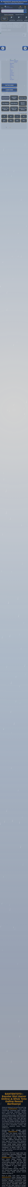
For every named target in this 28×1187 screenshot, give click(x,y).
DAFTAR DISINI (9, 85)
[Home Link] (10, 7)
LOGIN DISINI (9, 90)
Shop (2, 7)
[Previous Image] (3, 48)
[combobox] (12, 11)
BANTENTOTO (12, 1109)
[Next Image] (25, 48)
